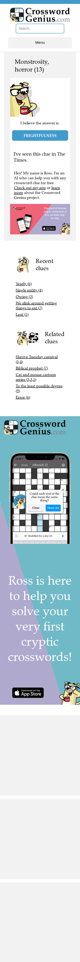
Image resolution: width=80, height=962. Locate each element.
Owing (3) (24, 296)
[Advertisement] (40, 755)
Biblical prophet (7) (32, 368)
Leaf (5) (22, 314)
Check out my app (30, 187)
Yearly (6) (24, 283)
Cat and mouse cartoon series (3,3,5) (36, 377)
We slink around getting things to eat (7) (36, 305)
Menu (40, 42)
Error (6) (23, 397)
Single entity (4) (29, 290)
